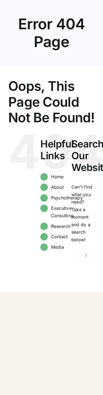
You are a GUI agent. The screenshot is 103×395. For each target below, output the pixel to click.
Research (61, 226)
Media (57, 247)
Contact (59, 236)
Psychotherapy (67, 198)
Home (57, 176)
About (57, 187)
